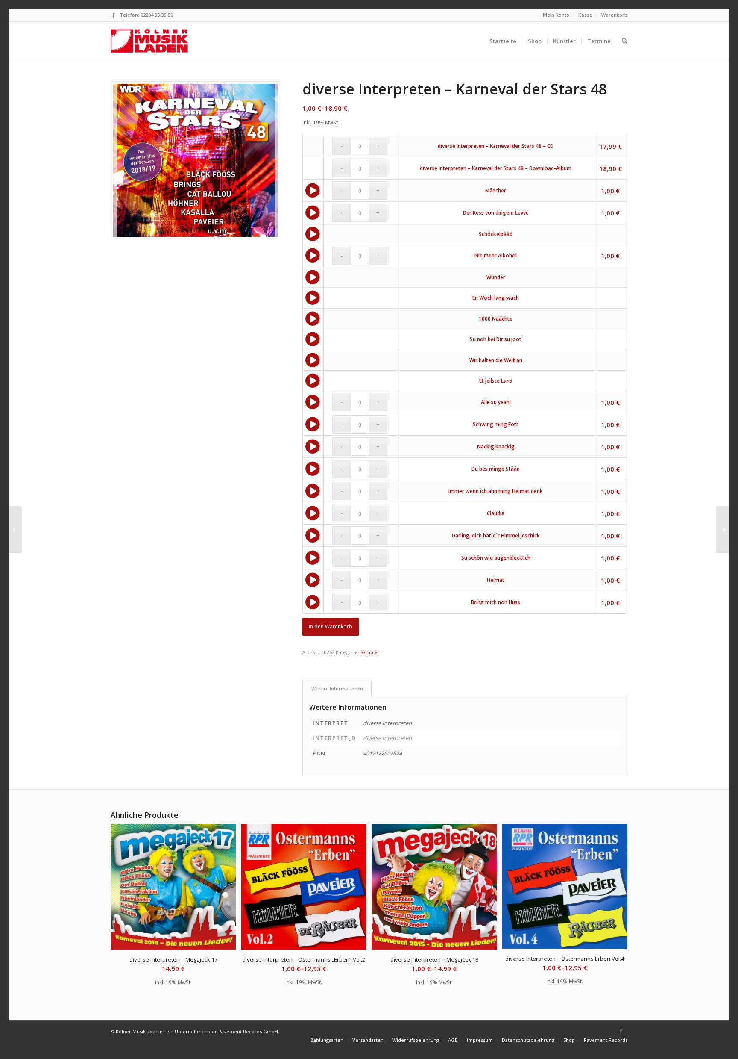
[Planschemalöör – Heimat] (722, 529)
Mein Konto (556, 15)
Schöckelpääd (495, 234)
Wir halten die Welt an (495, 360)
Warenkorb (614, 15)
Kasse (585, 15)
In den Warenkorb (330, 626)
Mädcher (495, 190)
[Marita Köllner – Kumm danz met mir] (15, 529)
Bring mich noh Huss (495, 602)
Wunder (495, 277)
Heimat (495, 580)
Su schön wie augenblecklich (495, 557)
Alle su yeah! (496, 402)
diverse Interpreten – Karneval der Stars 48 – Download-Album (495, 168)
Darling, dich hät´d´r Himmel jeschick (496, 535)
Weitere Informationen (337, 688)
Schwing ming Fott (495, 424)
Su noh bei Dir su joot (495, 339)
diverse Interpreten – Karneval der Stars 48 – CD (496, 146)
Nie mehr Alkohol (495, 255)
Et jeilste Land (495, 380)
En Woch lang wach (495, 297)
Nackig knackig (496, 446)
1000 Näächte (495, 318)
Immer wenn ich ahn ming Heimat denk (495, 491)
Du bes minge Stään (496, 468)
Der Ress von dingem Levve (496, 212)
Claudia (495, 513)
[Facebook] (113, 15)
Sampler (370, 652)
